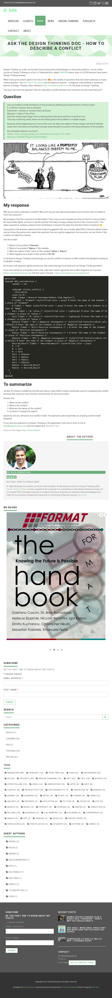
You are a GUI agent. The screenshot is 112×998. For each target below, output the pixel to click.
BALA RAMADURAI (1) (18, 860)
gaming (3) (41, 818)
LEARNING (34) (12, 738)
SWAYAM (63, 72)
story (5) (63, 796)
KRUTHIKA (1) (14, 878)
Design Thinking (68, 21)
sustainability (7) (58, 790)
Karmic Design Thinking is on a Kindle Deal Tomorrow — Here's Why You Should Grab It (84, 919)
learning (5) (31, 796)
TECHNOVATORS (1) (18, 890)
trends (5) (79, 796)
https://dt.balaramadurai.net (56, 85)
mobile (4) (12, 807)
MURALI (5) (13, 841)
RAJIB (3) (13, 847)
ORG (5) (9, 745)
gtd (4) (99, 801)
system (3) (78, 824)
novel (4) (28, 807)
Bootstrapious (28, 987)
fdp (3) (26, 818)
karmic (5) (13, 796)
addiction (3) (97, 807)
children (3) (73, 813)
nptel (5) (47, 796)
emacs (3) (12, 818)
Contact (13, 31)
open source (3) (16, 824)
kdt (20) (70, 778)
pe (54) (10, 778)
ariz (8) (88, 784)
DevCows (95, 987)
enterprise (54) (92, 773)
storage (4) (63, 807)
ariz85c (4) (13, 801)
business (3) (32, 813)
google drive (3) (77, 818)
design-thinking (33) (49, 778)
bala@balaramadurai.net (15, 426)
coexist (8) (13, 790)
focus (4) (84, 801)
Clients (28, 21)
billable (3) (13, 813)
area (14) (37, 784)
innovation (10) (56, 784)
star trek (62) (56, 773)
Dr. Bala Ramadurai (68, 987)
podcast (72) (36, 773)
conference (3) (94, 813)
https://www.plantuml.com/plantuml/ (72, 273)
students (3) (59, 824)
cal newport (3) (53, 813)
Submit (10, 702)
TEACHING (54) (13, 751)
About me (82, 495)
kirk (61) (74, 773)
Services (13, 21)
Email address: (13, 678)
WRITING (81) (12, 757)
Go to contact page (82, 962)
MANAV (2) (13, 854)
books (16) (100, 778)
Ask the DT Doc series (33, 82)
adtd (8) (74, 784)
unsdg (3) (94, 824)
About (27, 31)
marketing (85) (15, 773)
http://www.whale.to (31, 430)
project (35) (26, 778)
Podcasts (89, 21)
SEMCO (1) (13, 884)
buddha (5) (99, 790)
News (51, 21)
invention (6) (80, 790)
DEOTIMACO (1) (16, 872)
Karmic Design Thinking (17, 489)
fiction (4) (68, 801)
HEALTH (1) (11, 732)
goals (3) (57, 818)
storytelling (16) (17, 784)
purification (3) (38, 824)
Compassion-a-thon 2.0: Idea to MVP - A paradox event (84, 940)
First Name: (11, 690)
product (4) (45, 807)
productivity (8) (33, 790)
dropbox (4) (30, 801)
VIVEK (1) (12, 896)
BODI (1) (12, 866)
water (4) (80, 807)
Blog (40, 21)
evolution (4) (49, 801)
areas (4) (95, 796)
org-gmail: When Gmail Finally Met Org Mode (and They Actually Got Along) (86, 930)
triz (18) (85, 778)
